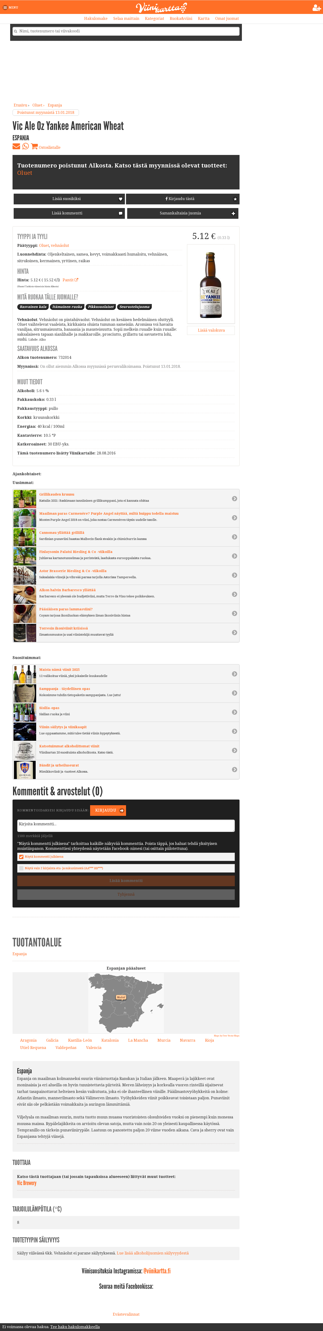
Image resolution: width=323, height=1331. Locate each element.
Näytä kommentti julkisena (44, 856)
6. (134, 1019)
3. (112, 989)
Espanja (55, 105)
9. (138, 1007)
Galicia (52, 1040)
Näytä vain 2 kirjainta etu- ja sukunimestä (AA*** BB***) (64, 868)
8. (127, 984)
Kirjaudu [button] (105, 810)
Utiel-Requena (33, 1047)
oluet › (38, 105)
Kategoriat (154, 18)
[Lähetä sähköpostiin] (16, 146)
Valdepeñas (66, 1047)
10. (124, 1012)
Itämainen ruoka (67, 307)
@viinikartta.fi (157, 1271)
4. (152, 988)
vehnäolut (60, 245)
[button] (11, 7)
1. (138, 990)
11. (143, 1012)
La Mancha (138, 1040)
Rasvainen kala (33, 307)
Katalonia (110, 1040)
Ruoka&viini (181, 18)
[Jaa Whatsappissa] (25, 146)
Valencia (93, 1047)
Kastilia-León (80, 1040)
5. (124, 1007)
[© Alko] (211, 284)
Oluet (24, 173)
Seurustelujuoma (134, 307)
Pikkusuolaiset (100, 307)
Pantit (68, 280)
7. (133, 981)
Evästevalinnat (126, 1314)
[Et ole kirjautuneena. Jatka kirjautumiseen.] (317, 8)
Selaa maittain (126, 18)
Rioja (209, 1040)
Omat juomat (227, 18)
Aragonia (28, 1040)
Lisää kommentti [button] (66, 213)
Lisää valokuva (211, 330)
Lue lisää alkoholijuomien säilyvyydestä (153, 1253)
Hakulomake (96, 18)
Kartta (204, 18)
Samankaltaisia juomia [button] (180, 213)
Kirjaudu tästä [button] (181, 199)
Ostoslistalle (49, 147)
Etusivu (20, 105)
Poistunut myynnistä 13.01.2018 (45, 112)
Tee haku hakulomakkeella (75, 1327)
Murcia (163, 1040)
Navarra (187, 1040)
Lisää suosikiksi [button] (66, 199)
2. (96, 982)
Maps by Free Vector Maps (227, 1036)
